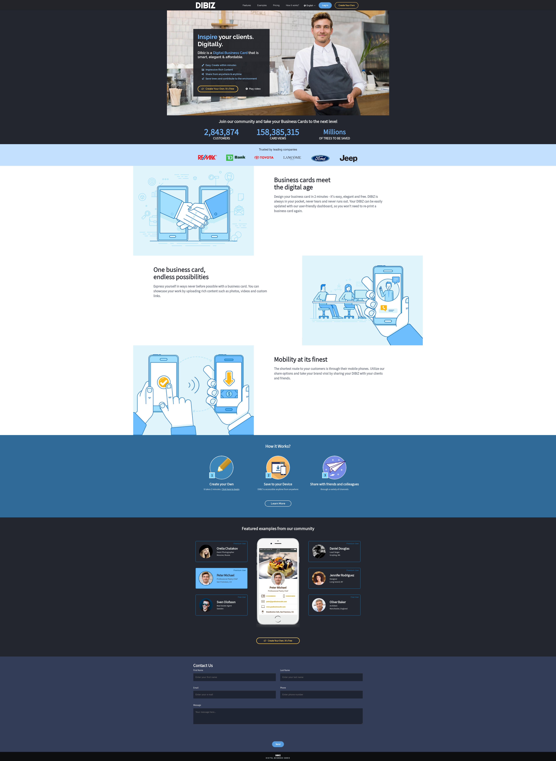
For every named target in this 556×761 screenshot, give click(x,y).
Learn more (278, 503)
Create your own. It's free (220, 88)
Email (196, 687)
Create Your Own (347, 5)
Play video (254, 88)
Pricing (276, 5)
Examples (262, 5)
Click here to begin (230, 489)
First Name (198, 670)
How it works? (292, 5)
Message (197, 705)
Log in (325, 5)
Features (247, 5)
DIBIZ (205, 5)
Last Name (285, 670)
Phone (283, 687)
